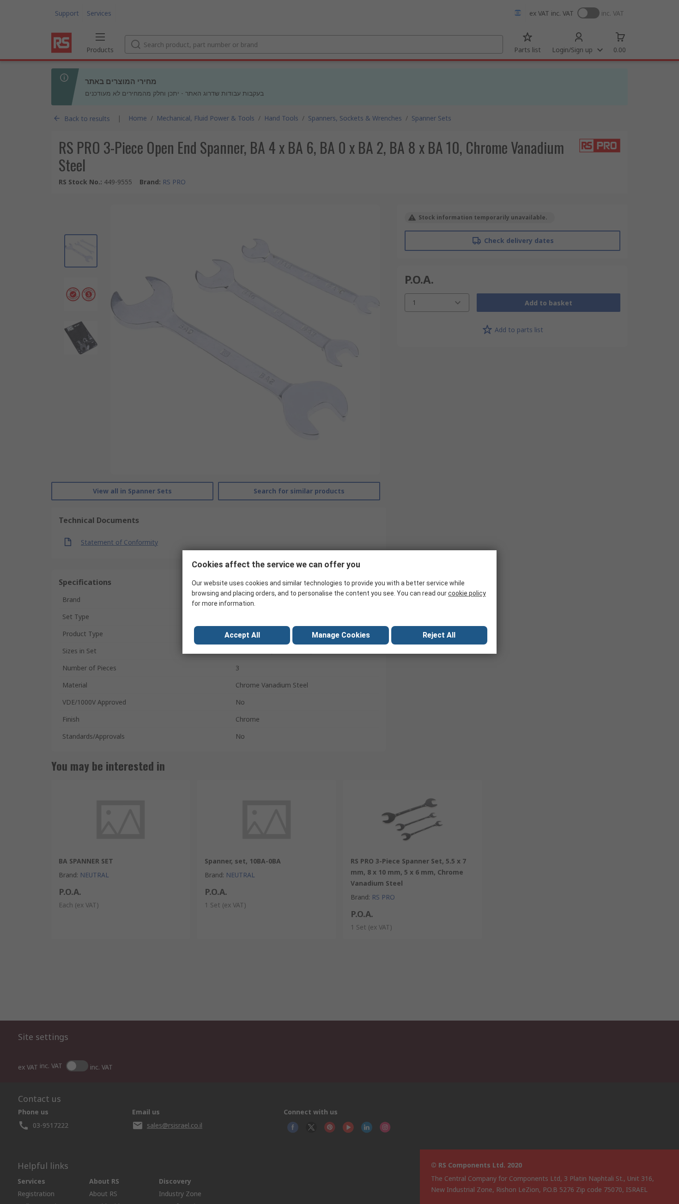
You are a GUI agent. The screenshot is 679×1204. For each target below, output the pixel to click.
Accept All (242, 635)
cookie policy (467, 593)
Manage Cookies (341, 635)
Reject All (439, 635)
